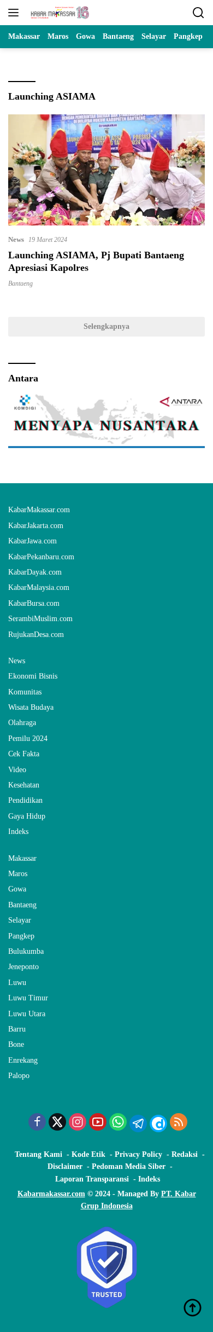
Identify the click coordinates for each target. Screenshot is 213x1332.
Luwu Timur (28, 998)
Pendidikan (25, 800)
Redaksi (184, 1154)
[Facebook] (37, 1123)
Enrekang (23, 1060)
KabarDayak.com (35, 572)
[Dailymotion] (158, 1123)
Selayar (19, 920)
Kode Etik (88, 1154)
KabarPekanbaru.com (41, 557)
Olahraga (22, 723)
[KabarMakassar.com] (59, 12)
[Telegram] (138, 1123)
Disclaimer (65, 1166)
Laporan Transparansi (92, 1179)
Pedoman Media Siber (128, 1166)
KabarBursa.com (34, 603)
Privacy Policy (138, 1154)
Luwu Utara (26, 1014)
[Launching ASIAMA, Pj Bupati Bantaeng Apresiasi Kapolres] (106, 169)
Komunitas (25, 692)
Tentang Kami (38, 1154)
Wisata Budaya (31, 707)
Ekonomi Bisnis (32, 676)
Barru (17, 1029)
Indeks (18, 831)
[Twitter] (57, 1123)
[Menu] (15, 12)
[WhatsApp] (118, 1123)
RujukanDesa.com (36, 634)
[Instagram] (77, 1123)
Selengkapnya (106, 326)
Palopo (18, 1076)
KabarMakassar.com (39, 510)
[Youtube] (97, 1123)
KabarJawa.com (32, 541)
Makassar (22, 858)
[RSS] (178, 1123)
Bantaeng (20, 283)
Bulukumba (26, 951)
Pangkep (21, 936)
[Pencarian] (198, 13)
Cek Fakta (23, 754)
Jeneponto (23, 967)
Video (17, 770)
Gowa (17, 889)
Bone (16, 1044)
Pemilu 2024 (28, 738)
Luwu (17, 982)
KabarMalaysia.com (38, 587)
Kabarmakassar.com (51, 1194)
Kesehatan (23, 785)
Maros (17, 874)
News (16, 239)
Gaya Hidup (26, 816)
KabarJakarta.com (35, 526)
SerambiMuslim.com (40, 619)
